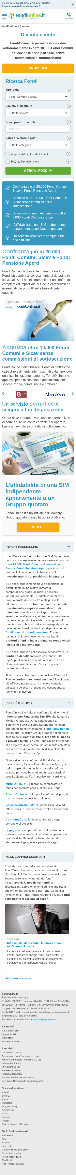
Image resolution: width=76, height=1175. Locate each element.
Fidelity (5, 1120)
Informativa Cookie (11, 1067)
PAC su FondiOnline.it (25, 161)
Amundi (5, 1092)
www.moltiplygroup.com (44, 1019)
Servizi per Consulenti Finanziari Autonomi (22, 1081)
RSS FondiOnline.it (11, 1041)
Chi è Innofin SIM (10, 1030)
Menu (4, 19)
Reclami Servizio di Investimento (18, 1077)
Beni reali (6, 1146)
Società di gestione (18, 105)
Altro (4, 1139)
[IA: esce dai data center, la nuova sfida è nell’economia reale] (37, 919)
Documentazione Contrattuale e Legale (21, 1056)
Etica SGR (7, 1096)
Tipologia (12, 89)
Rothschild (7, 1103)
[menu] (4, 16)
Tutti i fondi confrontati (13, 1164)
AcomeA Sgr (8, 1110)
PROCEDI (36, 527)
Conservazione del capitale (15, 1149)
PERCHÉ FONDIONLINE (22, 546)
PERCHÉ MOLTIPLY (19, 703)
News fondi (7, 1038)
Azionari (6, 1142)
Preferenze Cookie (11, 1070)
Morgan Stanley (9, 1106)
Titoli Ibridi (7, 1160)
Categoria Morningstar (20, 137)
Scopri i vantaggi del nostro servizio (20, 6)
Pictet (4, 1113)
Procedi (36, 68)
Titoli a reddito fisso (11, 1157)
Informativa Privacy (11, 1063)
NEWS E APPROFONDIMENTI (25, 856)
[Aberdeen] (54, 394)
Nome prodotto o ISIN (20, 122)
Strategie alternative (11, 1153)
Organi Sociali (9, 1034)
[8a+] (21, 394)
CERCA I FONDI (36, 170)
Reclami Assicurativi (12, 1074)
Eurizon (6, 1117)
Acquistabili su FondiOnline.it (29, 154)
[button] (3, 394)
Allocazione (7, 1135)
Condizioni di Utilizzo (12, 1052)
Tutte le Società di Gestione (15, 1124)
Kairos (5, 1099)
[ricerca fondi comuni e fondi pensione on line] (27, 16)
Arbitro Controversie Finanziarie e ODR (21, 1059)
